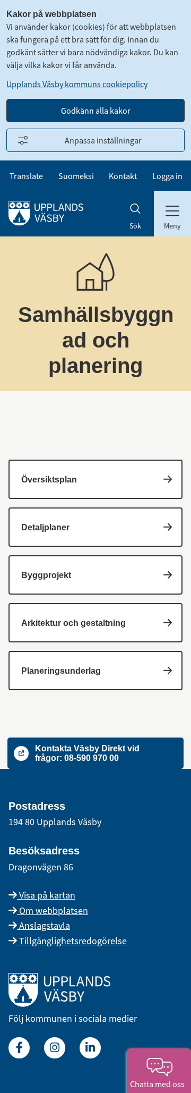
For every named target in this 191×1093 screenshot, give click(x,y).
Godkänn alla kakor (96, 110)
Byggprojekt (46, 575)
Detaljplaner (45, 527)
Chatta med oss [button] (159, 1084)
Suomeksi (76, 176)
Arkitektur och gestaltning (73, 623)
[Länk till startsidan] (59, 1003)
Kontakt (123, 176)
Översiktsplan (49, 479)
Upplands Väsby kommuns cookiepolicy (76, 84)
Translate (26, 176)
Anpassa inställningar (103, 140)
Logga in (167, 176)
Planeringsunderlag (61, 670)
